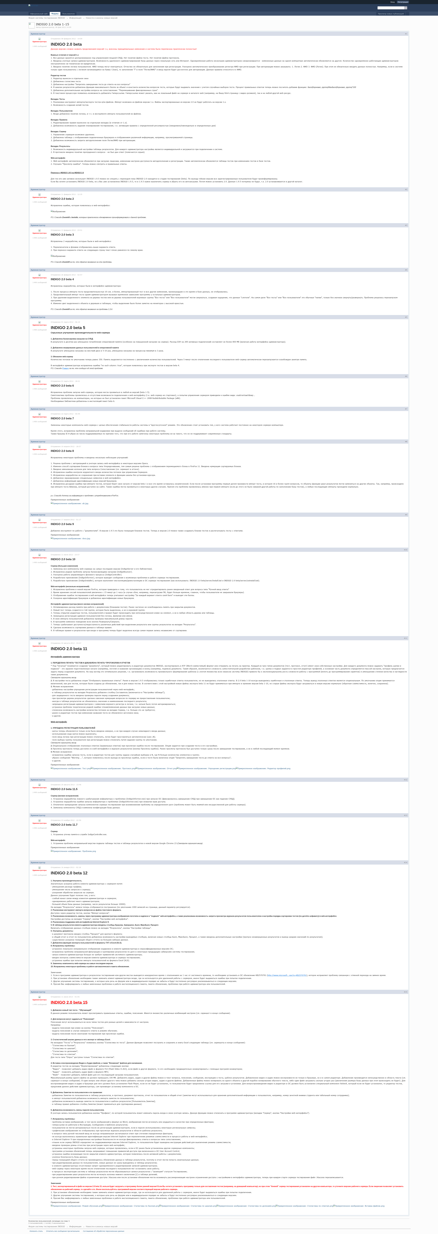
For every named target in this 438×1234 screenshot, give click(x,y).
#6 (406, 376)
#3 (406, 225)
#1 (406, 34)
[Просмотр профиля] (39, 39)
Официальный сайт (39, 14)
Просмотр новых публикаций (391, 14)
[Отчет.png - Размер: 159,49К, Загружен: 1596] (156, 768)
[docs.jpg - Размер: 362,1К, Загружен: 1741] (70, 538)
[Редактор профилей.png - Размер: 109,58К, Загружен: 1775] (263, 768)
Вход (393, 2)
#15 (405, 992)
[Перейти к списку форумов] (33, 5)
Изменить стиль (36, 1231)
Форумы (55, 14)
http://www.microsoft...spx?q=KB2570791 (287, 975)
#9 (406, 515)
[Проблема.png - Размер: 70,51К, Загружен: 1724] (73, 851)
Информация (75, 1226)
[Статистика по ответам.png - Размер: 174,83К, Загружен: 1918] (304, 1206)
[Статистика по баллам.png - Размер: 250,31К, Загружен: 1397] (130, 1206)
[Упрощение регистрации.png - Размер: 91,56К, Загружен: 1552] (206, 768)
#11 (405, 638)
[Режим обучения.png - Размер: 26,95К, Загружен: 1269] (76, 1206)
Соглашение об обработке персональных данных (103, 1231)
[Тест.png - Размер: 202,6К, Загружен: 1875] (71, 768)
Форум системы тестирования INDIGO (47, 1226)
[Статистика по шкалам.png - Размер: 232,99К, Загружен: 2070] (187, 1206)
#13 (405, 815)
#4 (406, 270)
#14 (405, 862)
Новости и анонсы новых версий (101, 1226)
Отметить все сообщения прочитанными (63, 1231)
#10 (405, 550)
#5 (406, 317)
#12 (405, 780)
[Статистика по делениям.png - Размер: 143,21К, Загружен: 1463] (246, 1206)
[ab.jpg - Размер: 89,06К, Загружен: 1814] (69, 503)
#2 (406, 189)
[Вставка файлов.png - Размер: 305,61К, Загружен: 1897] (359, 1206)
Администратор (47, 27)
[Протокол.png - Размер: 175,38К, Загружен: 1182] (113, 768)
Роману (65, 368)
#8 (406, 441)
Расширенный (408, 8)
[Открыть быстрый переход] (407, 14)
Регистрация (403, 2)
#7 (406, 409)
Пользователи (68, 14)
